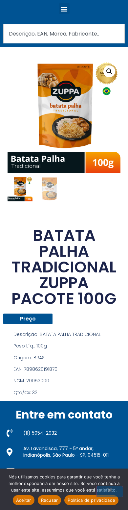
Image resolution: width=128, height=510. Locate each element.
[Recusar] (109, 491)
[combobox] (64, 33)
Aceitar (23, 500)
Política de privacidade (91, 500)
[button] (64, 8)
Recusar (49, 500)
